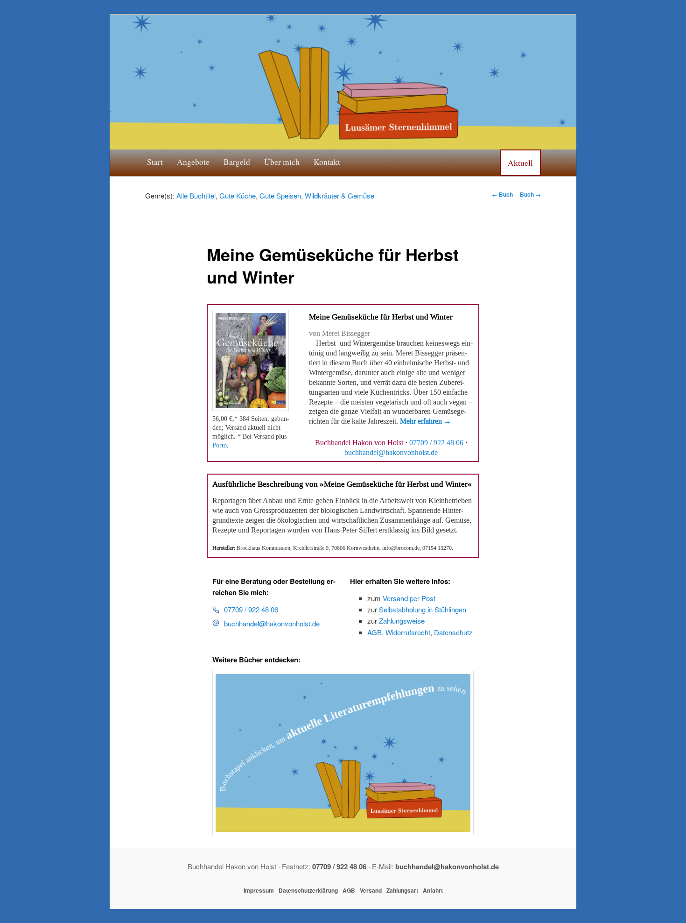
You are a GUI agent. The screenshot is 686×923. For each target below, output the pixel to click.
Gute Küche (237, 195)
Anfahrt (433, 890)
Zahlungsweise (402, 620)
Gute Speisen (280, 195)
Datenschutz (453, 632)
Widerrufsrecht (407, 632)
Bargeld (237, 161)
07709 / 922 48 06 (436, 442)
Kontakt (327, 161)
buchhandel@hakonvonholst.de (272, 623)
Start (155, 161)
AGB (374, 632)
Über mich (282, 161)
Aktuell (520, 162)
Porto (219, 445)
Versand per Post (409, 598)
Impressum (259, 890)
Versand (371, 890)
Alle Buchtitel (196, 195)
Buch (502, 194)
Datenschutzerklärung (308, 890)
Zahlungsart (402, 890)
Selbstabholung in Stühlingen (422, 609)
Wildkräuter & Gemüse (339, 195)
